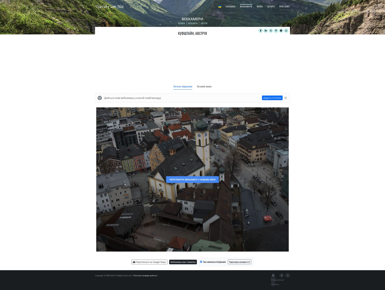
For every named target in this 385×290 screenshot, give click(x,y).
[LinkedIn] (265, 30)
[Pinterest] (276, 30)
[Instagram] (287, 275)
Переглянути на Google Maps (150, 262)
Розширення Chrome (273, 282)
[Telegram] (281, 30)
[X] (271, 30)
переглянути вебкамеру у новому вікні (192, 179)
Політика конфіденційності (145, 275)
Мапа (260, 6)
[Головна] (112, 6)
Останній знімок (204, 86)
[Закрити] (285, 98)
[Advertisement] (192, 61)
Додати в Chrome (272, 97)
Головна (231, 6)
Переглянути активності (238, 261)
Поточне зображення (182, 86)
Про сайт (284, 6)
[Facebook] (260, 30)
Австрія (204, 23)
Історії (271, 6)
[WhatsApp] (286, 30)
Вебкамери (246, 6)
